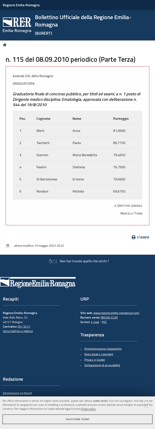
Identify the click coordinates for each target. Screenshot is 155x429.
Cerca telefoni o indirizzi (18, 331)
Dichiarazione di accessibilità (102, 365)
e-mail (95, 322)
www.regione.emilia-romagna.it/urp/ (116, 313)
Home (5, 44)
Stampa (143, 237)
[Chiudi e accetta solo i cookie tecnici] (146, 405)
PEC (104, 322)
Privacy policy (88, 409)
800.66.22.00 (109, 317)
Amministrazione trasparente (103, 348)
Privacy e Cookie (94, 359)
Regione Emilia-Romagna (21, 5)
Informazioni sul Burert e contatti (17, 395)
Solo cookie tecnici (77, 419)
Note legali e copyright (98, 354)
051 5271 (24, 326)
